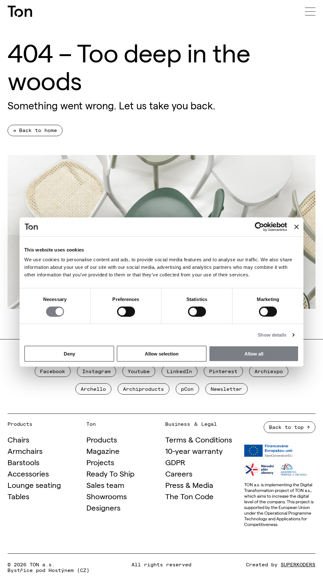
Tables (18, 496)
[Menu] (310, 11)
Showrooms (106, 496)
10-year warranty (194, 450)
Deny (69, 353)
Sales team (105, 484)
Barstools (23, 462)
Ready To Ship (110, 473)
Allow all (253, 353)
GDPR (175, 462)
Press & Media (189, 484)
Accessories (28, 473)
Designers (103, 507)
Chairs (18, 439)
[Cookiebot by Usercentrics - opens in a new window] (259, 226)
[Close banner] (296, 226)
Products (101, 439)
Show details (272, 334)
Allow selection (162, 353)
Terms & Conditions (198, 439)
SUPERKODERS (298, 564)
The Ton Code (189, 496)
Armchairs (25, 450)
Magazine (103, 450)
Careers (178, 473)
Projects (100, 462)
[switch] (126, 311)
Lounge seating (34, 484)
